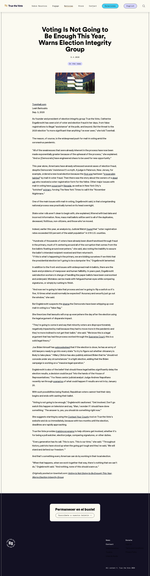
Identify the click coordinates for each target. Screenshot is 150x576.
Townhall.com (39, 104)
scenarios (58, 381)
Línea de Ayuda (112, 556)
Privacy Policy (131, 552)
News (108, 540)
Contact (110, 544)
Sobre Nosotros (112, 548)
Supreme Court (97, 336)
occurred (56, 185)
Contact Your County (78, 416)
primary (47, 189)
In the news (75, 64)
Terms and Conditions (135, 548)
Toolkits (109, 552)
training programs (65, 431)
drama (66, 303)
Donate (129, 540)
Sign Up (129, 544)
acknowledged (62, 347)
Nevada (67, 185)
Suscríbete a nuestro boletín (73, 515)
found (90, 229)
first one (88, 174)
